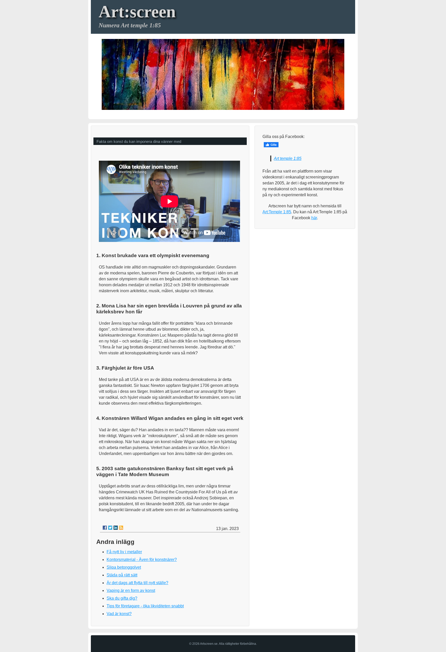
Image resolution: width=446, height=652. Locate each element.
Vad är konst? (119, 614)
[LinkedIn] (116, 528)
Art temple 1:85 (287, 158)
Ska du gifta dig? (122, 598)
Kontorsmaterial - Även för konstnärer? (142, 559)
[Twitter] (110, 528)
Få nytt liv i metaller (124, 552)
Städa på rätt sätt (122, 575)
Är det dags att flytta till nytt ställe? (137, 583)
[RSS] (121, 528)
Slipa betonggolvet (124, 567)
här (314, 218)
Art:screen (137, 11)
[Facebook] (105, 528)
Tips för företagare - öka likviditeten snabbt (145, 606)
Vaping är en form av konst (131, 590)
